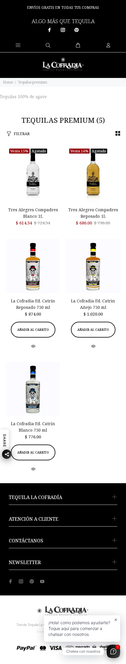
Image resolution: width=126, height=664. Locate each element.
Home (8, 82)
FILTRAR (22, 133)
